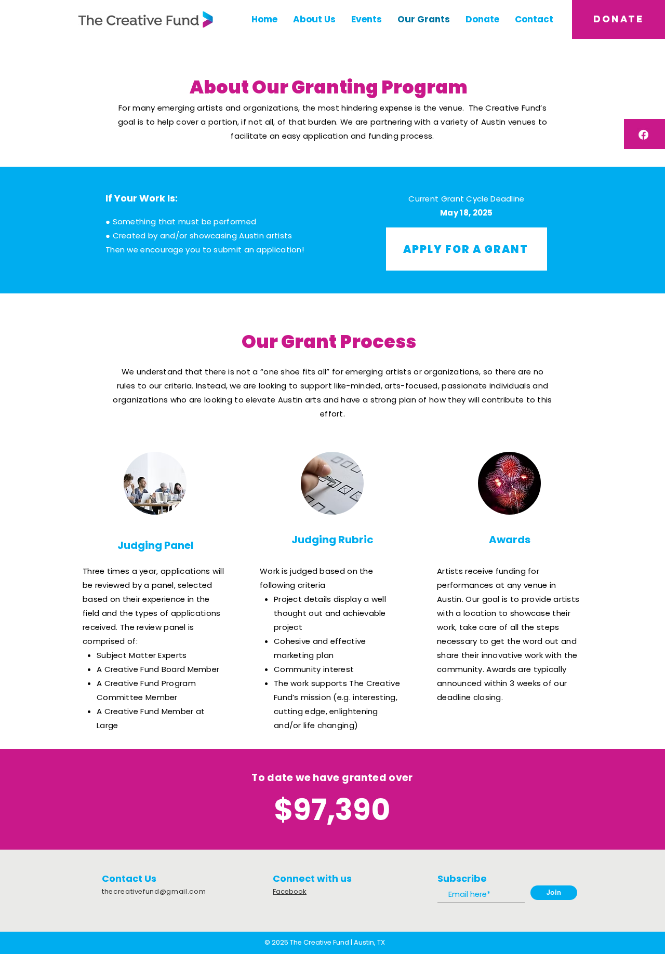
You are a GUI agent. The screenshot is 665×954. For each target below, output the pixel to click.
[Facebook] (643, 134)
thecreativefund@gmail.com (154, 891)
